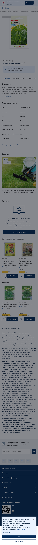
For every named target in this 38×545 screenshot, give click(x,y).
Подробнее (21, 529)
